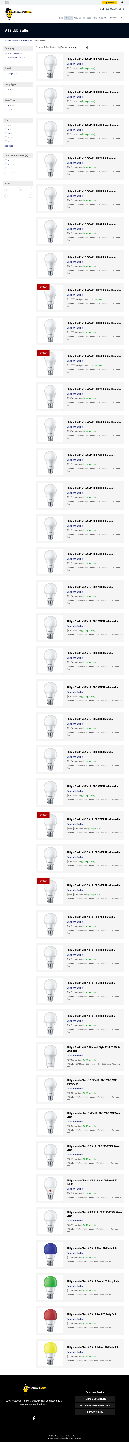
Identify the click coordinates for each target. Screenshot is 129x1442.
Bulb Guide (87, 18)
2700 (10, 173)
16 (9, 134)
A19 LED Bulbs (14, 54)
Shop (67, 18)
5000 (10, 161)
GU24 (10, 110)
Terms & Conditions (95, 1399)
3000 (10, 169)
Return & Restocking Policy (95, 1405)
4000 (10, 165)
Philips (10, 74)
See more (9, 146)
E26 (9, 106)
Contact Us (103, 18)
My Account (110, 3)
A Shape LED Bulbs (24, 40)
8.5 (9, 142)
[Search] (7, 2)
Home (61, 18)
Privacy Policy (95, 1412)
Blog (95, 18)
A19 (9, 90)
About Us (77, 18)
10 (9, 138)
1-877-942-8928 (115, 9)
